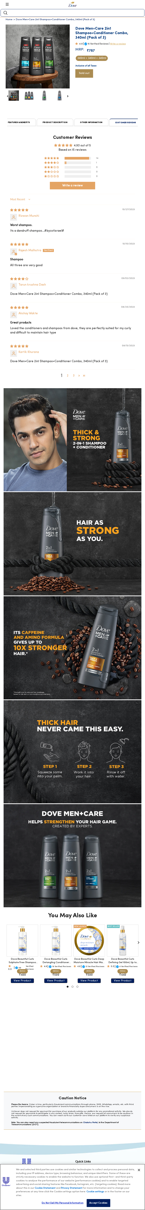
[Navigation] (8, 4)
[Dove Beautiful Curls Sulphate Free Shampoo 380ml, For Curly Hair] (22, 940)
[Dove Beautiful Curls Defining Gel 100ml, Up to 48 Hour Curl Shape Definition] (122, 940)
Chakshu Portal (90, 1123)
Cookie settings (95, 1191)
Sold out (84, 73)
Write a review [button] (72, 185)
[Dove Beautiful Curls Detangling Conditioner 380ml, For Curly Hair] (55, 940)
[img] (19, 210)
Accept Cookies (98, 1203)
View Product (22, 980)
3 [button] (74, 375)
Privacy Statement (71, 1188)
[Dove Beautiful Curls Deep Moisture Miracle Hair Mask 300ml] (89, 940)
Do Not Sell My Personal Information (62, 1203)
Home (9, 19)
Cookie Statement (45, 1188)
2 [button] (67, 375)
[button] (77, 44)
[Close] (139, 1170)
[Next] (138, 942)
